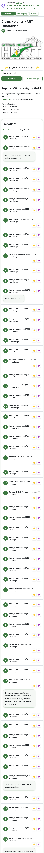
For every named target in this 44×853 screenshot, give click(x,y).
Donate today (6, 99)
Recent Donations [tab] (10, 130)
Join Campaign (22, 14)
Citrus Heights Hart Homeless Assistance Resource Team (23, 7)
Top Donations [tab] (26, 130)
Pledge (19, 2)
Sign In (36, 137)
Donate (8, 14)
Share (35, 14)
